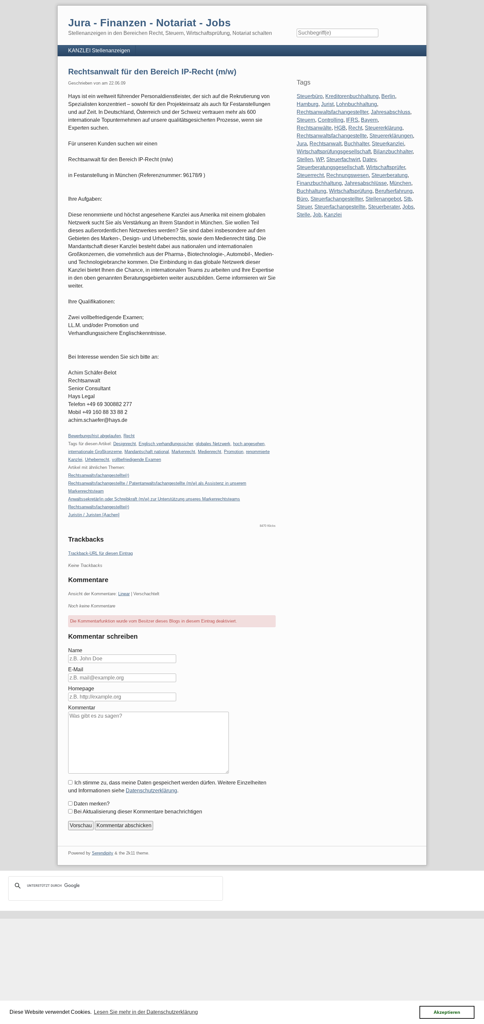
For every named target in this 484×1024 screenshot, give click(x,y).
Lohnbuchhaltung (356, 104)
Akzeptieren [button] (447, 1012)
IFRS (352, 120)
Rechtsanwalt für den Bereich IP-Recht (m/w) (152, 71)
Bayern (369, 120)
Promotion (233, 451)
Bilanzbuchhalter (393, 151)
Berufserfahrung (394, 191)
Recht (129, 435)
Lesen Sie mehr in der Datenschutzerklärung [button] (146, 1012)
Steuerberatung (389, 175)
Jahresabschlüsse (365, 183)
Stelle (303, 215)
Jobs (408, 207)
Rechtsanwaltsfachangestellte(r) (98, 475)
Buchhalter (356, 143)
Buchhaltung (311, 191)
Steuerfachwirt (343, 159)
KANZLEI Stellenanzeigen (99, 50)
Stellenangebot (383, 199)
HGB (340, 128)
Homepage (81, 688)
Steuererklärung (383, 128)
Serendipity (102, 853)
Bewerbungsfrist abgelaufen (94, 435)
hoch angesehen (248, 443)
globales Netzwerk (213, 443)
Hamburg (307, 104)
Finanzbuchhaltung (319, 183)
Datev (369, 159)
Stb (408, 199)
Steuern (306, 120)
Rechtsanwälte (314, 128)
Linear (124, 593)
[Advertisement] (197, 965)
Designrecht (124, 443)
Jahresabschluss (390, 112)
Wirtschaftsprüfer (385, 167)
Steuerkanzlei (388, 143)
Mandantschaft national (146, 451)
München (400, 183)
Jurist (327, 104)
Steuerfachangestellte (339, 207)
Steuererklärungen (391, 136)
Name (75, 650)
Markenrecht (183, 451)
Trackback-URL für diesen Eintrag (100, 553)
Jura (302, 143)
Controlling (330, 120)
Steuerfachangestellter (336, 199)
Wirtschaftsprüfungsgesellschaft (334, 151)
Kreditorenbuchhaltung (352, 96)
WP (320, 159)
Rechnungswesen (347, 175)
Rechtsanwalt (325, 143)
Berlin (388, 96)
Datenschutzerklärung (151, 790)
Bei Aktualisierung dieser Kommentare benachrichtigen (138, 811)
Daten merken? (92, 803)
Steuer (304, 207)
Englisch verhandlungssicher (166, 443)
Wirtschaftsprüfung (350, 191)
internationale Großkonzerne (95, 451)
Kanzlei (333, 215)
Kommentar (81, 707)
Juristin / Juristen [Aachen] (94, 514)
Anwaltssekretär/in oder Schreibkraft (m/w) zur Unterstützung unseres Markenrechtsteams (154, 499)
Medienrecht (209, 451)
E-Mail (75, 669)
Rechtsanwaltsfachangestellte (332, 136)
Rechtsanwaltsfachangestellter (332, 112)
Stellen (305, 159)
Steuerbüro (310, 96)
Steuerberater (384, 207)
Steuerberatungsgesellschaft (330, 167)
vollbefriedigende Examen (136, 459)
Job (317, 215)
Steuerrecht (310, 175)
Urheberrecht (97, 459)
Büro (302, 199)
